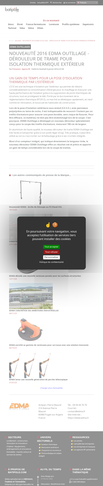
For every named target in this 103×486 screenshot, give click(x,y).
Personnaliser (51, 257)
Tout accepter (51, 246)
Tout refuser (51, 252)
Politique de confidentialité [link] (51, 262)
